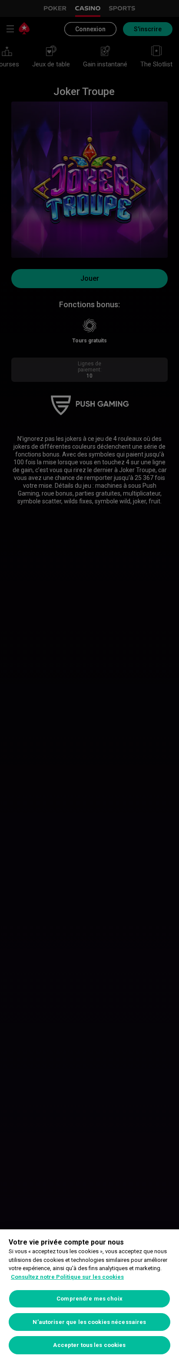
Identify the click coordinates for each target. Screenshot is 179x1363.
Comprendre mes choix (89, 1298)
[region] (89, 1296)
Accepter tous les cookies (89, 1345)
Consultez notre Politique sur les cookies (67, 1277)
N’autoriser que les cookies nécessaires (89, 1322)
